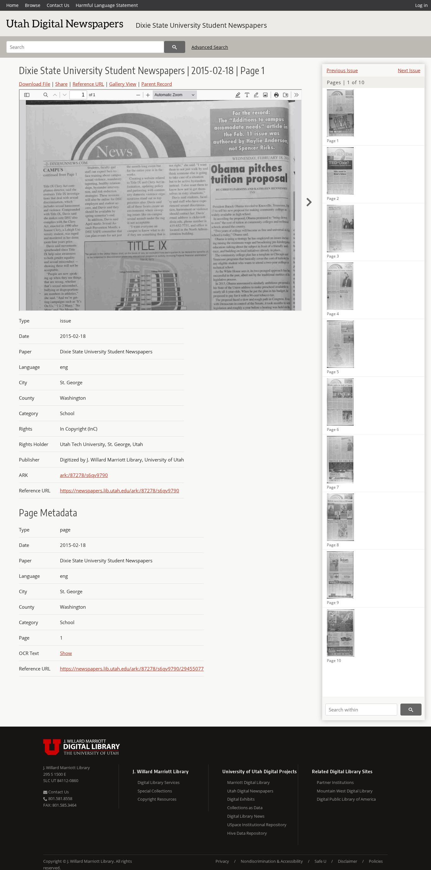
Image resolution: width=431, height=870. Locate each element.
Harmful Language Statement (107, 5)
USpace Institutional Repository (256, 824)
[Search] (174, 47)
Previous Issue (342, 70)
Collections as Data (245, 807)
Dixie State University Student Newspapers (201, 25)
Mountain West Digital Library (345, 791)
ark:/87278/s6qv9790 (84, 475)
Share (61, 84)
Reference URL (88, 84)
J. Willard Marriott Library (66, 767)
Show (66, 653)
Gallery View (122, 84)
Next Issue (409, 70)
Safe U (320, 861)
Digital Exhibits (241, 799)
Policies (376, 861)
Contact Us (58, 5)
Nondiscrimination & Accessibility (272, 861)
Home (12, 5)
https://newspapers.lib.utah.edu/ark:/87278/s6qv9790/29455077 (132, 668)
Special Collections (155, 791)
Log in (421, 5)
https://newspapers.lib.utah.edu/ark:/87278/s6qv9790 (119, 490)
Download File (34, 84)
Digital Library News (245, 816)
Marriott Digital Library (248, 782)
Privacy (222, 861)
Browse (32, 5)
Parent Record (156, 84)
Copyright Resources (157, 799)
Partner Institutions (335, 782)
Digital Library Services (159, 782)
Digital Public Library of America (346, 799)
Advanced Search (210, 47)
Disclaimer (347, 861)
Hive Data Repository (247, 833)
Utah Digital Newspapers (250, 791)
